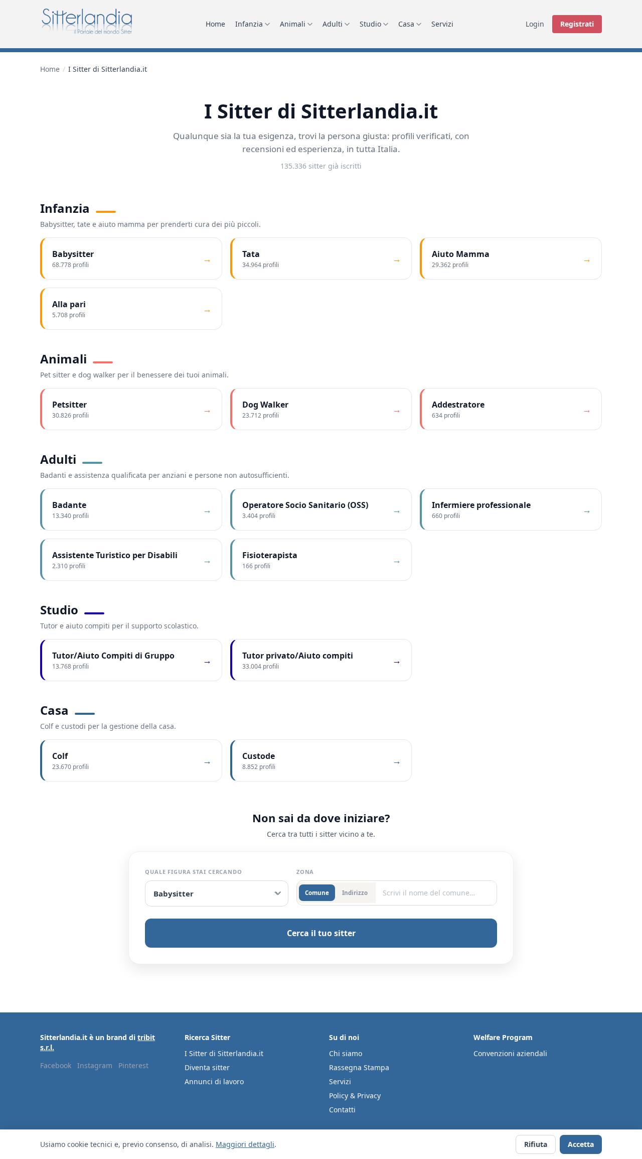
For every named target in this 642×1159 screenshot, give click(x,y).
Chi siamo (345, 1053)
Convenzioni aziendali (510, 1053)
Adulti (333, 24)
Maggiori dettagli (245, 1144)
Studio (370, 24)
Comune (317, 892)
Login (535, 24)
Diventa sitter (207, 1067)
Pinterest (133, 1065)
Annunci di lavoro (214, 1081)
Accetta (581, 1144)
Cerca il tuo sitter (321, 933)
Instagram (94, 1065)
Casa (406, 24)
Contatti (342, 1109)
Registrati (577, 24)
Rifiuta (535, 1144)
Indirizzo (355, 892)
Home (215, 24)
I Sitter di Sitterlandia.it (224, 1053)
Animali (292, 24)
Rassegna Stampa (359, 1067)
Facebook (55, 1065)
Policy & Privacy (355, 1095)
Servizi (442, 24)
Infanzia (249, 24)
